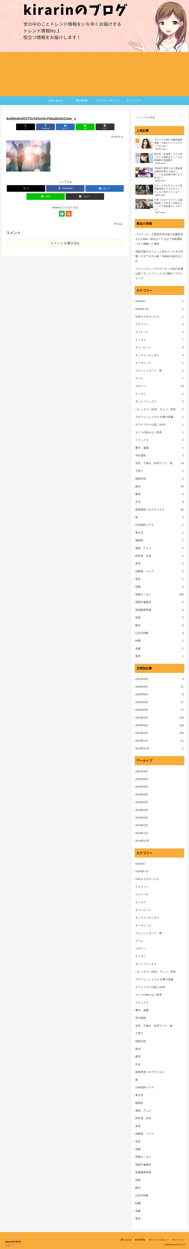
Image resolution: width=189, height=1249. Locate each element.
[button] (105, 127)
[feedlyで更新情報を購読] (62, 214)
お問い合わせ (125, 1240)
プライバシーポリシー (158, 1240)
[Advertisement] (94, 74)
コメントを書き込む (65, 243)
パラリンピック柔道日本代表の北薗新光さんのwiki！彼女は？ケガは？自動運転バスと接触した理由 (159, 239)
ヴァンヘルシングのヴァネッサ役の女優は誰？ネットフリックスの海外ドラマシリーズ (159, 273)
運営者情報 (140, 1240)
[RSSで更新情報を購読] (69, 214)
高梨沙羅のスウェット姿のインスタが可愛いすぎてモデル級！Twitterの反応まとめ (159, 256)
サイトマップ (178, 1240)
